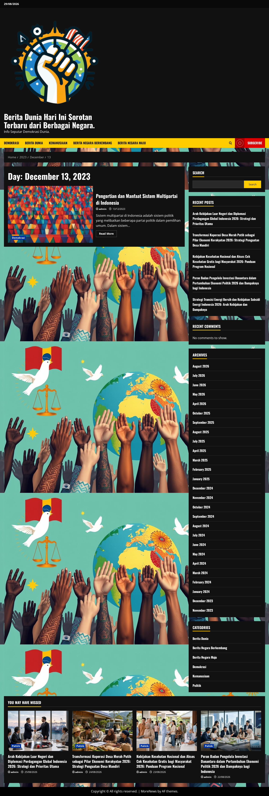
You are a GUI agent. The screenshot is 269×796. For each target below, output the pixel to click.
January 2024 (201, 591)
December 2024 (203, 488)
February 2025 (202, 469)
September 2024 (203, 516)
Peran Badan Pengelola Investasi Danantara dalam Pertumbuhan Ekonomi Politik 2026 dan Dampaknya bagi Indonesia (226, 283)
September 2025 (203, 422)
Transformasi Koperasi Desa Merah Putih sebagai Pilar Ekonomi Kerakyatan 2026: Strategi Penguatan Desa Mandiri (226, 240)
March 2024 (200, 572)
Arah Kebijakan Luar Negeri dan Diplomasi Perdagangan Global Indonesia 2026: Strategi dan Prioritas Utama (224, 218)
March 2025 (200, 460)
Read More (108, 234)
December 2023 (203, 600)
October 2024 (201, 507)
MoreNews (149, 791)
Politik (197, 685)
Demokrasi (11, 143)
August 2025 (201, 431)
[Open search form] (230, 143)
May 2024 (199, 554)
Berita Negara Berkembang (92, 143)
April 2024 (199, 563)
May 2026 (199, 394)
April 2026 (199, 403)
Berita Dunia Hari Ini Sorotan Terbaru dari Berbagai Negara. (49, 120)
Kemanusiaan (58, 143)
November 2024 (203, 497)
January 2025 (201, 478)
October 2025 (201, 413)
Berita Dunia (34, 143)
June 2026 (199, 385)
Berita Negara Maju (132, 143)
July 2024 (199, 535)
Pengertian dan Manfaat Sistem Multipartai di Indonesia (50, 214)
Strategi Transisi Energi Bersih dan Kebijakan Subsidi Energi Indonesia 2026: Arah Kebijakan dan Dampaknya (226, 304)
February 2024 (202, 582)
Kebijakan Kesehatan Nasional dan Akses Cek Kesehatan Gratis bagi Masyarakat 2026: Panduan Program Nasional (224, 261)
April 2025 (199, 450)
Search (198, 172)
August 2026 (201, 366)
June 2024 (199, 544)
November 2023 (203, 610)
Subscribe (255, 143)
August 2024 (201, 525)
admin (103, 209)
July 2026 (199, 375)
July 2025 (199, 441)
